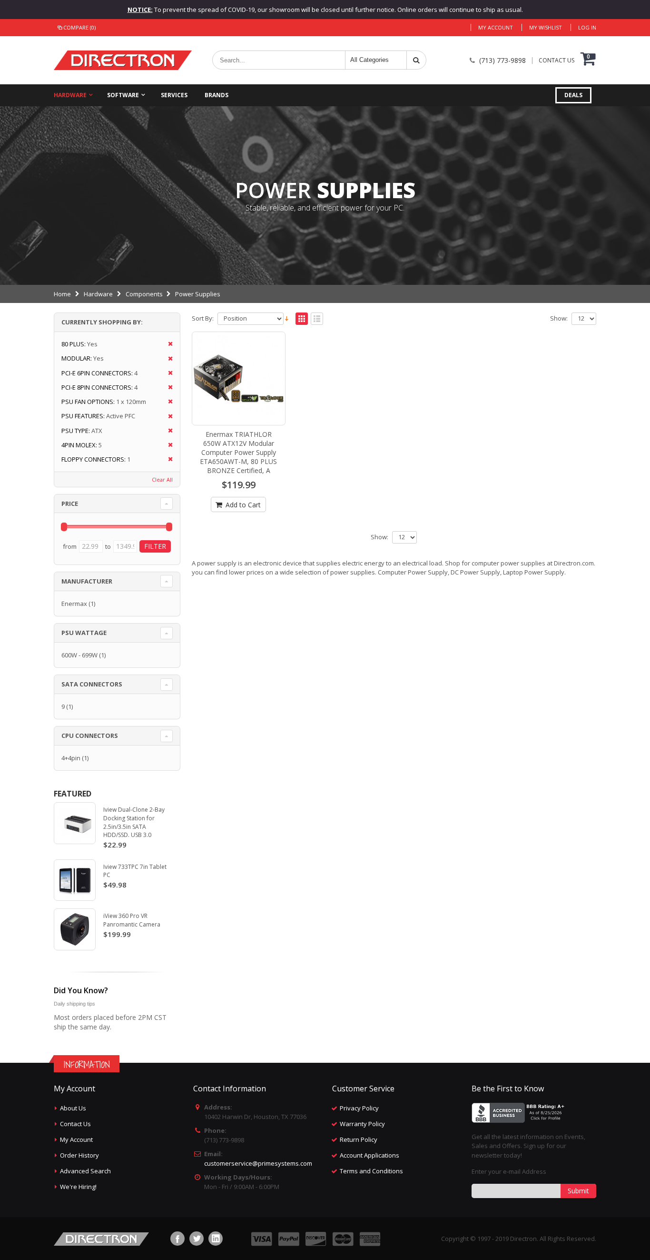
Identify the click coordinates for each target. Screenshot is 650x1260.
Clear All (162, 479)
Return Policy (358, 1139)
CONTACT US (556, 60)
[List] (317, 319)
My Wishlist (545, 27)
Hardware (70, 95)
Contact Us (75, 1123)
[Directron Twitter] (196, 1238)
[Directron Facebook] (177, 1238)
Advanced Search (85, 1171)
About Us (73, 1108)
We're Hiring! (78, 1186)
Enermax (74, 603)
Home (62, 294)
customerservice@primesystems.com (258, 1163)
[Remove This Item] (167, 344)
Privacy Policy (359, 1108)
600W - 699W (79, 655)
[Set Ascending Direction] (286, 317)
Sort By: (203, 318)
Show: (559, 318)
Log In (587, 27)
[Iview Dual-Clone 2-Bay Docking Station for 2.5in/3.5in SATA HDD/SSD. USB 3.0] (74, 823)
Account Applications (369, 1155)
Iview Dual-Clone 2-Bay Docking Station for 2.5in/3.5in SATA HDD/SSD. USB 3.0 (134, 822)
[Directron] (123, 60)
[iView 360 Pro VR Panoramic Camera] (74, 929)
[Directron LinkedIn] (215, 1238)
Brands (216, 95)
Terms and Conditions (371, 1171)
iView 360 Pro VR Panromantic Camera (131, 920)
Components (144, 294)
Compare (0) (79, 27)
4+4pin (70, 758)
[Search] (416, 60)
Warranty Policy (362, 1123)
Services (174, 95)
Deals (573, 95)
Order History (79, 1155)
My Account (495, 27)
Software (123, 95)
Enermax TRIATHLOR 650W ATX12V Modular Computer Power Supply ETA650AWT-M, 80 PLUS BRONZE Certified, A (238, 452)
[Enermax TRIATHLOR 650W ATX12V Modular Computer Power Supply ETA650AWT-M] (239, 378)
